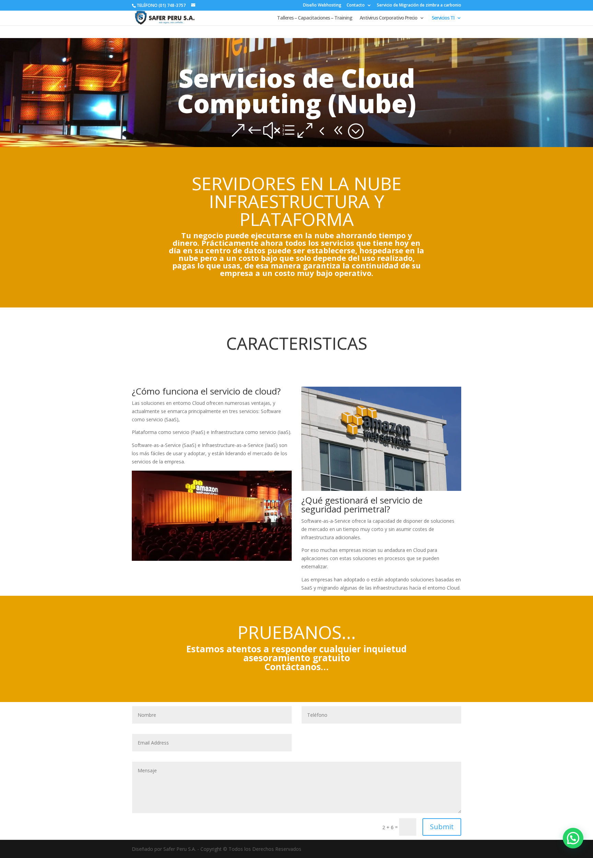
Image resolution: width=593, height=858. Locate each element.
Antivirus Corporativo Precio (388, 18)
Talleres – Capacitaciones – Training (314, 18)
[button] (573, 838)
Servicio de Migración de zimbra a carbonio (419, 5)
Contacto (356, 5)
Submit (442, 826)
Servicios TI (443, 18)
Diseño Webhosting (322, 5)
